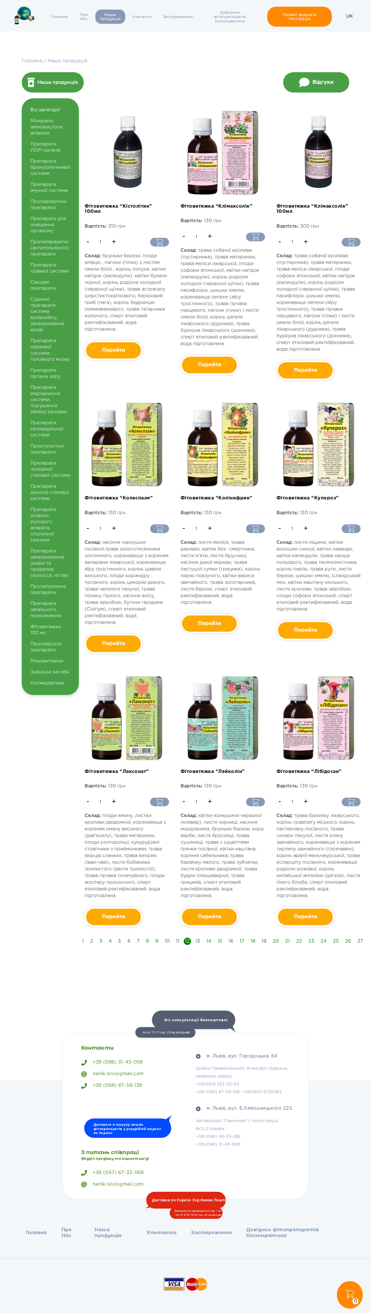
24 (324, 941)
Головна (60, 16)
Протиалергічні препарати (48, 205)
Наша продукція (110, 16)
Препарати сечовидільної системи (46, 429)
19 (264, 941)
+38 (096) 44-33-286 (218, 1136)
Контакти (142, 16)
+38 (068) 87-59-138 (117, 1085)
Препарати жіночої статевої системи (49, 492)
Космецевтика (47, 683)
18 (253, 941)
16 (231, 941)
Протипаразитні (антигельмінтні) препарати (49, 248)
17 (242, 941)
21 (287, 941)
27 (360, 941)
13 (197, 941)
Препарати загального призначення (45, 610)
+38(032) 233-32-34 (217, 1084)
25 (336, 941)
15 (220, 941)
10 (167, 941)
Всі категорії (45, 110)
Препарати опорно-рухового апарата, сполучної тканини (43, 525)
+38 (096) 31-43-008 (118, 1062)
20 (276, 941)
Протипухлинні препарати (48, 589)
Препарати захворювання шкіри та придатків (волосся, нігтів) (49, 563)
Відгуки (322, 82)
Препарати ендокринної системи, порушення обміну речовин (48, 399)
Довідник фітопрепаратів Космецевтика (230, 16)
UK (349, 16)
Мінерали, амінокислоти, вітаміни (46, 127)
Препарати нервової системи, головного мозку (50, 350)
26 (348, 941)
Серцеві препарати (43, 285)
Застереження (178, 16)
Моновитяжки (46, 661)
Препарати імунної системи (49, 187)
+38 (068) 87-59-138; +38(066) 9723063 (239, 1092)
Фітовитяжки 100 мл (45, 630)
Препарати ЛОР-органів (45, 147)
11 (177, 941)
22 (299, 941)
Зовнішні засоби (49, 672)
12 (187, 941)
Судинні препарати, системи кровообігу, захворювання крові (47, 314)
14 (208, 941)
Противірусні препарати (45, 647)
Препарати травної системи (49, 268)
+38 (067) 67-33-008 (118, 1173)
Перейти (113, 350)
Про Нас (84, 16)
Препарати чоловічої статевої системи (50, 469)
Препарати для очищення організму (48, 225)
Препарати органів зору (45, 373)
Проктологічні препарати (46, 449)
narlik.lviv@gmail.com (118, 1074)
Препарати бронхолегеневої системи (50, 167)
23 (311, 941)
